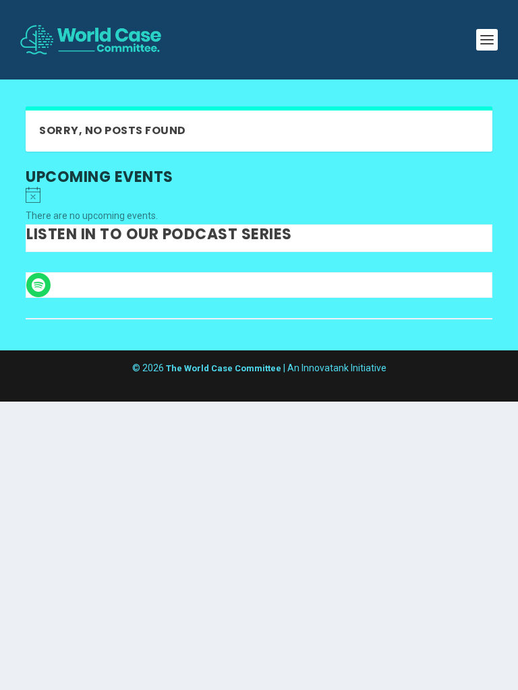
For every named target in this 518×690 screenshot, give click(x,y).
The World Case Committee (223, 368)
